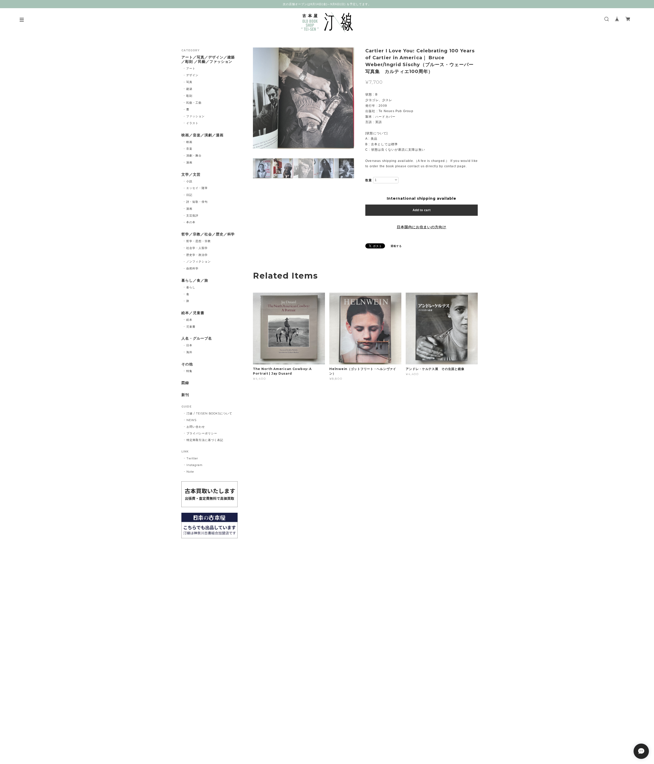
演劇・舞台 (194, 155)
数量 (368, 180)
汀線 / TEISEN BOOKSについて (209, 413)
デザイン (192, 75)
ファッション (195, 116)
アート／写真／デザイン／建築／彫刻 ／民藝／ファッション (208, 59)
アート (190, 68)
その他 (187, 364)
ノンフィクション (198, 261)
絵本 (189, 319)
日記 (189, 195)
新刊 (185, 395)
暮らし (190, 287)
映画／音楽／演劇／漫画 (202, 135)
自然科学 (192, 268)
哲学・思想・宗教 (198, 241)
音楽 (189, 148)
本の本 (190, 222)
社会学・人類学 (197, 248)
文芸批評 (192, 215)
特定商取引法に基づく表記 (204, 440)
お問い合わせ (195, 426)
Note (190, 471)
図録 (185, 383)
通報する (396, 246)
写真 (189, 82)
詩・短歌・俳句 (197, 202)
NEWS (191, 420)
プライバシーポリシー (201, 433)
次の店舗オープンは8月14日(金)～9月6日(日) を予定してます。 (327, 4)
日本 (189, 345)
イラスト (192, 123)
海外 (189, 352)
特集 (189, 371)
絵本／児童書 (192, 313)
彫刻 (189, 96)
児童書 (190, 326)
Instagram (194, 465)
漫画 (189, 162)
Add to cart (422, 210)
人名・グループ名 (196, 338)
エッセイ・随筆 (197, 188)
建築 (189, 89)
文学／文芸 (191, 174)
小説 (189, 181)
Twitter (192, 458)
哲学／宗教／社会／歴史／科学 (208, 234)
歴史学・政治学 (197, 255)
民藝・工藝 (194, 102)
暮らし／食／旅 (194, 280)
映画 (189, 142)
